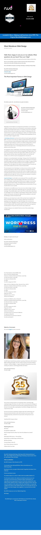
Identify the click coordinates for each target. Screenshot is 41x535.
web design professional (9, 138)
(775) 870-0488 (7, 71)
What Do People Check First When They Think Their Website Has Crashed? (18, 432)
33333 (5, 434)
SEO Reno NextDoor (8, 440)
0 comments (10, 48)
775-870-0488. (7, 370)
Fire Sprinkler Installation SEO (9, 430)
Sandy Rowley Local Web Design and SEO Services (13, 438)
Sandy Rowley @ (11, 368)
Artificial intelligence (13, 364)
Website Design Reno (22, 491)
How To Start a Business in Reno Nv (11, 444)
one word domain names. (11, 473)
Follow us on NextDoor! (8, 459)
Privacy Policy (9, 466)
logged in (10, 329)
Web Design (6, 48)
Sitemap (14, 465)
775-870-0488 (30, 18)
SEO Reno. (18, 465)
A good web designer (8, 178)
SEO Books (6, 428)
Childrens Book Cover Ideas (9, 446)
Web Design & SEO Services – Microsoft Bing (12, 436)
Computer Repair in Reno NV (9, 442)
